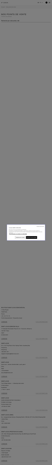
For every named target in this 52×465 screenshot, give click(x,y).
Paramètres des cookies (20, 237)
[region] (26, 232)
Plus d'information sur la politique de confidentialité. (18, 233)
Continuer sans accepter (40, 226)
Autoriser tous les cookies (31, 237)
